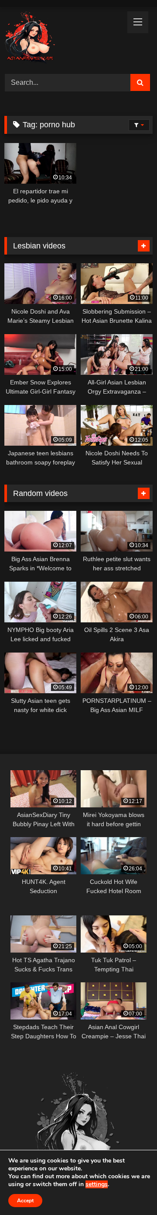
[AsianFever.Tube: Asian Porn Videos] (64, 39)
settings (96, 1184)
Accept (25, 1200)
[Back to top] (130, 1189)
